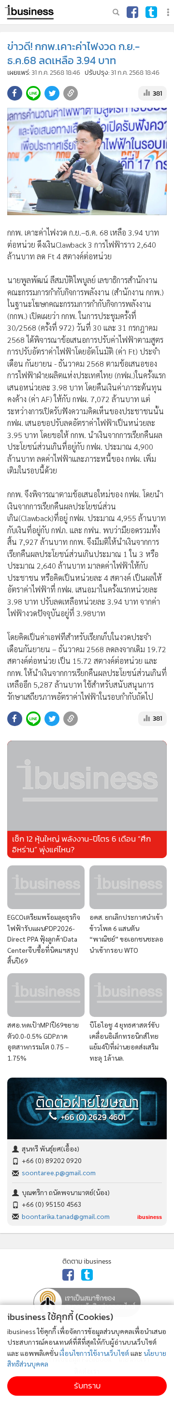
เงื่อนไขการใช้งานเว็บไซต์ (94, 1353)
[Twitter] (151, 12)
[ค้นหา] (116, 12)
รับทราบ (87, 1386)
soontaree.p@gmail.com (59, 1172)
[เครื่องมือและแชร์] (169, 12)
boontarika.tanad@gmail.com (66, 1216)
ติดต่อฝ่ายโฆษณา (87, 1102)
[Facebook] (132, 12)
